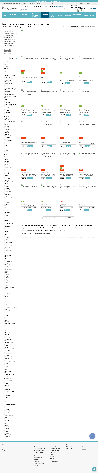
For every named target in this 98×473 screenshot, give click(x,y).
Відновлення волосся (23, 15)
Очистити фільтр (7, 53)
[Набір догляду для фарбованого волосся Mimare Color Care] (49, 129)
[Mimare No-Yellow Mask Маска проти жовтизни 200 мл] (87, 97)
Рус (54, 3)
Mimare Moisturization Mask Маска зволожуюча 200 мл (86, 79)
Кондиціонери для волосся (10, 33)
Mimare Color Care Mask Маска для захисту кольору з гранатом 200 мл (49, 112)
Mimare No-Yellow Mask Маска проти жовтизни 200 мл (87, 111)
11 (36, 109)
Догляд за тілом (53, 15)
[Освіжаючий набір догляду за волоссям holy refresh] (29, 129)
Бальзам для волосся (9, 35)
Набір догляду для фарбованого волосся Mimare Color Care (48, 144)
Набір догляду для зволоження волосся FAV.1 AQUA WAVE (29, 174)
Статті (29, 3)
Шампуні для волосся (9, 31)
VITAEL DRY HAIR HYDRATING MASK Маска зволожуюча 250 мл (29, 79)
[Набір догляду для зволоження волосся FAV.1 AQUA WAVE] (29, 161)
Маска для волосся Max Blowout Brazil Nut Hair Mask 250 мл (68, 175)
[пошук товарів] (64, 9)
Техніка (59, 15)
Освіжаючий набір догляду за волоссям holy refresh (29, 143)
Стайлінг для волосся (9, 43)
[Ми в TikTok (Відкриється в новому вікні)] (49, 3)
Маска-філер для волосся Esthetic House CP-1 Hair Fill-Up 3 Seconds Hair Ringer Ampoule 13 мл (68, 208)
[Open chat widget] (94, 469)
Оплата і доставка (17, 3)
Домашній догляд (45, 15)
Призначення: (7, 49)
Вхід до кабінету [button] (54, 446)
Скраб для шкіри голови (9, 39)
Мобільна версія (7, 453)
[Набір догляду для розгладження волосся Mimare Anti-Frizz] (68, 129)
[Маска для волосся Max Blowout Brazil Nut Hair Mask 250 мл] (68, 161)
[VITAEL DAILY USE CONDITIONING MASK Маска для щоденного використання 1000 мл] (49, 64)
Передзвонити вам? (58, 6)
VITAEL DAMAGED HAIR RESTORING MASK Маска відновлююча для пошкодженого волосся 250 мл (29, 113)
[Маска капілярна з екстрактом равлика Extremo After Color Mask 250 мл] (87, 192)
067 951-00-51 (37, 6)
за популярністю (74, 26)
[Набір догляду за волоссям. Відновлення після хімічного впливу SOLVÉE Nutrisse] (49, 161)
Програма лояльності (7, 3)
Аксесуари (67, 15)
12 (85, 77)
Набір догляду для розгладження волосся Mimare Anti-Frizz (68, 144)
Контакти (34, 3)
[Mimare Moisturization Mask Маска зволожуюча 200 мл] (87, 64)
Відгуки (38, 3)
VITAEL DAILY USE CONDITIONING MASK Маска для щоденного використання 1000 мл (48, 79)
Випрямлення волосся (13, 15)
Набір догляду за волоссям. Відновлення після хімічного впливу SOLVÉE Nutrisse (48, 175)
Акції (4, 15)
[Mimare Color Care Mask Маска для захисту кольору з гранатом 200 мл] (49, 97)
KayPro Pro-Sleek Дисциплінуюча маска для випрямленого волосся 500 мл (49, 207)
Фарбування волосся (77, 15)
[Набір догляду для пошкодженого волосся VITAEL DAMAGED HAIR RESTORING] (87, 129)
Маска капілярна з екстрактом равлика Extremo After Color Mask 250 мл (87, 207)
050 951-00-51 (26, 6)
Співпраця (24, 3)
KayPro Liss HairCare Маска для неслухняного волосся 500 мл (29, 207)
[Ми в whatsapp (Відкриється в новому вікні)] (47, 3)
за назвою (92, 26)
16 (66, 77)
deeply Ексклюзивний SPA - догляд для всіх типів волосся (87, 174)
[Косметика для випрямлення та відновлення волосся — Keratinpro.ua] (10, 445)
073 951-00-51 (49, 6)
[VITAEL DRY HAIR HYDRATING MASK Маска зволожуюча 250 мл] (29, 64)
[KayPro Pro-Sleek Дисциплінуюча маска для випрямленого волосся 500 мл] (49, 192)
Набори (85, 15)
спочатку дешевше (84, 26)
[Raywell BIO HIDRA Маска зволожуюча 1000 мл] (68, 97)
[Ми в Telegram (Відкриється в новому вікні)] (44, 3)
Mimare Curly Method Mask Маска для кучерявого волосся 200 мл (68, 80)
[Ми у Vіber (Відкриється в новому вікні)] (46, 3)
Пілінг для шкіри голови (9, 41)
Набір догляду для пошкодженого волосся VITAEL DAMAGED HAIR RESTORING (87, 144)
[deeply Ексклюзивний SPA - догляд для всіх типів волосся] (87, 161)
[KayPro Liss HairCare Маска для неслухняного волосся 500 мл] (29, 192)
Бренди (92, 15)
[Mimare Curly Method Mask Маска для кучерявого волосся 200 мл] (68, 64)
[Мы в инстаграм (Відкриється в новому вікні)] (42, 3)
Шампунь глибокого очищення (35, 15)
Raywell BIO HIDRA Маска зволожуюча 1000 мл (67, 111)
